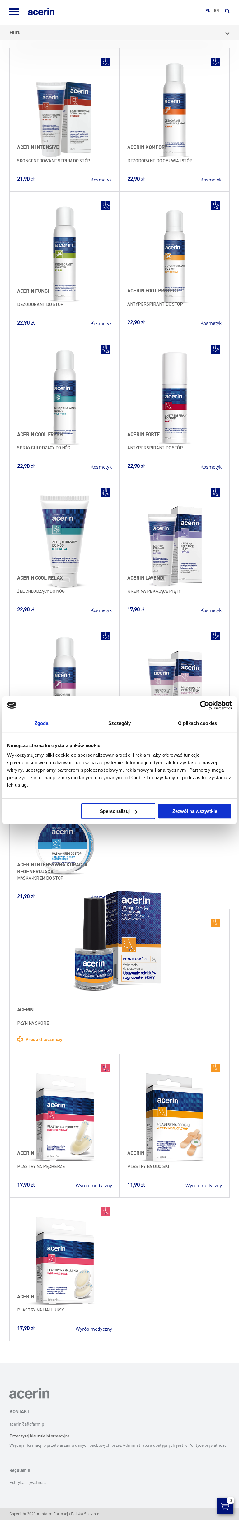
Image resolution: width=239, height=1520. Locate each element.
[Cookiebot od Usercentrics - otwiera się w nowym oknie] (204, 705)
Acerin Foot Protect (153, 290)
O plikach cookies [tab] (197, 723)
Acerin (25, 1009)
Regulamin (19, 1470)
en (216, 10)
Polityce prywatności (208, 1445)
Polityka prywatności (28, 1482)
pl (207, 10)
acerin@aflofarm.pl (27, 1423)
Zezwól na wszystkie (194, 811)
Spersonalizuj (115, 811)
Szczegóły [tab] (119, 723)
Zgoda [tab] (42, 723)
